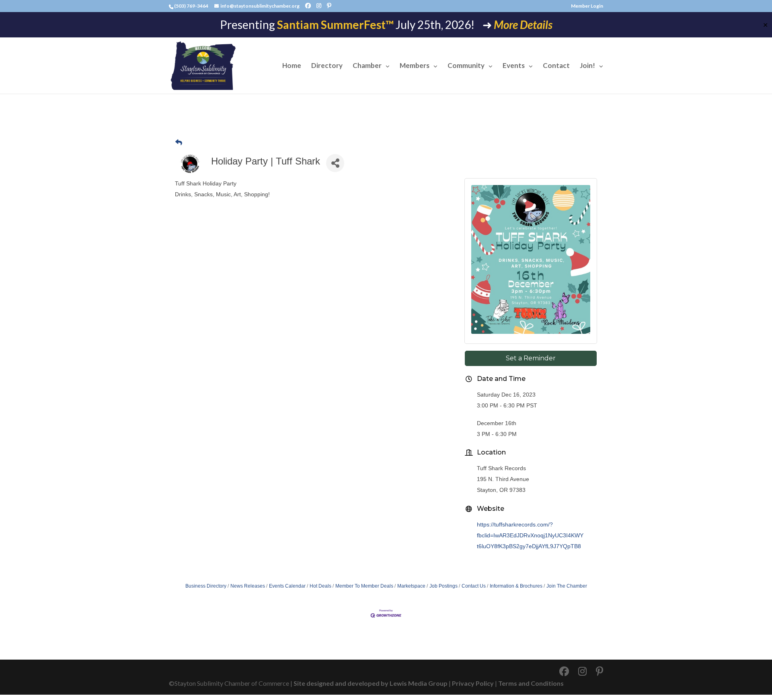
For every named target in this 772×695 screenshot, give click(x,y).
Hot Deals (320, 586)
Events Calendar (287, 586)
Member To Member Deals (364, 586)
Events (514, 66)
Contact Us (474, 586)
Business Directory (205, 586)
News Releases (247, 586)
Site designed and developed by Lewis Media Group (371, 683)
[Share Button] (335, 163)
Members (414, 66)
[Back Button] (178, 142)
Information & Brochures (516, 586)
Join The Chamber (566, 586)
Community (466, 66)
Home (291, 66)
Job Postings (443, 586)
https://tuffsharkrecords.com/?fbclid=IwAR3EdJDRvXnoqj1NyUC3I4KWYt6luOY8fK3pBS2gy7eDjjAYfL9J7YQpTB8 (530, 535)
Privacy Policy (473, 683)
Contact (556, 66)
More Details (523, 24)
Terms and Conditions (531, 683)
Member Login (587, 6)
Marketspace (411, 586)
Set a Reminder (531, 358)
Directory (327, 66)
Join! (587, 66)
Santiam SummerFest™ (335, 24)
